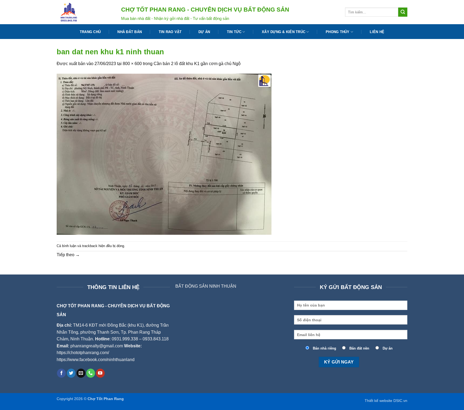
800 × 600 (132, 63)
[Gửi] (402, 12)
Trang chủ (90, 32)
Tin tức (234, 32)
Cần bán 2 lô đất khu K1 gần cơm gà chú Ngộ (197, 63)
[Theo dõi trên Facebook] (61, 373)
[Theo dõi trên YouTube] (100, 373)
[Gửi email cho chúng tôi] (81, 373)
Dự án (204, 32)
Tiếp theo (68, 254)
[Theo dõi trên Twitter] (71, 373)
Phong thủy (338, 32)
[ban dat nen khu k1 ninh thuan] (164, 154)
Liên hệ (377, 32)
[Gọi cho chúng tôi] (90, 373)
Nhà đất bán (129, 32)
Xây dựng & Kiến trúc (283, 32)
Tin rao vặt (170, 32)
